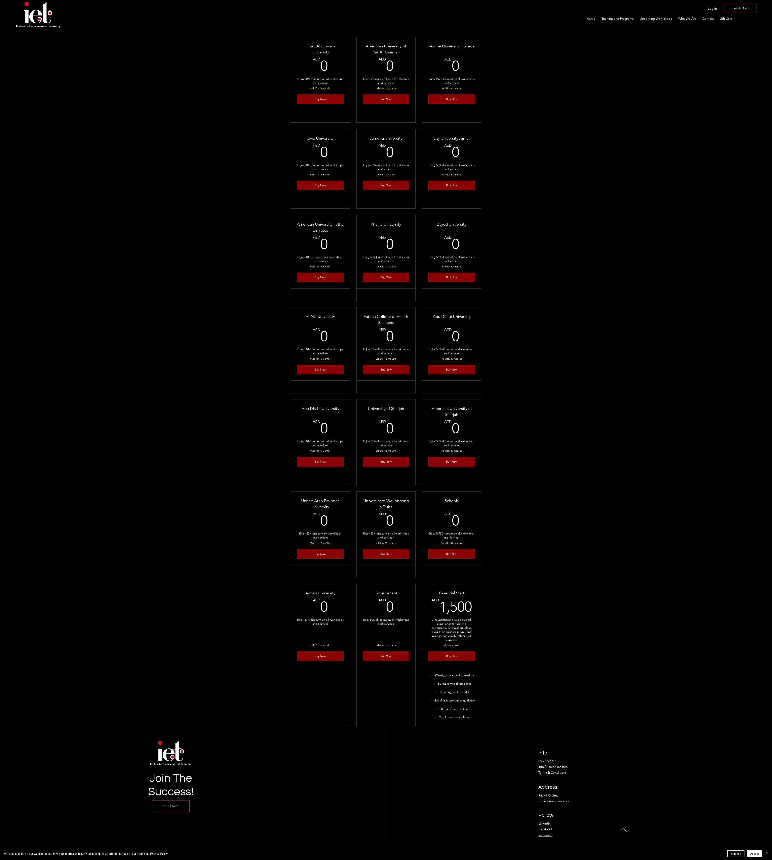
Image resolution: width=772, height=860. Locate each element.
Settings (736, 854)
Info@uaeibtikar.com (553, 767)
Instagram (545, 835)
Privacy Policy (159, 854)
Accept (754, 854)
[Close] (767, 853)
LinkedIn (544, 823)
